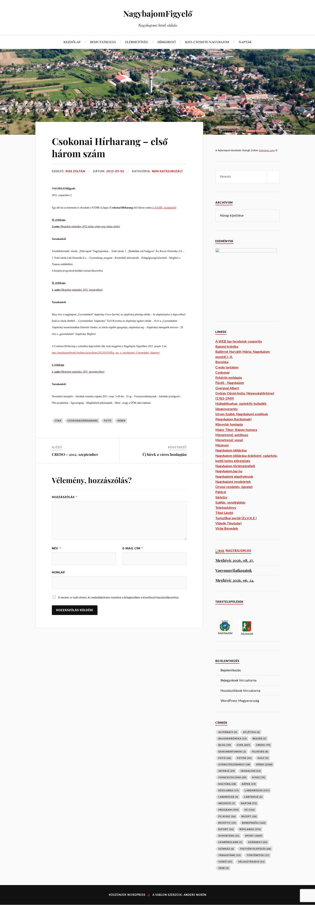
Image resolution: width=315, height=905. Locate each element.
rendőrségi (254, 822)
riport (226, 829)
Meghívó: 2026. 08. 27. (234, 560)
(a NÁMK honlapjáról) (164, 207)
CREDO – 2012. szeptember (75, 454)
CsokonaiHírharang (83, 420)
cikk (58, 420)
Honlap (58, 572)
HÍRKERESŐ (167, 42)
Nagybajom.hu (238, 550)
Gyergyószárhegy (234, 764)
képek (249, 784)
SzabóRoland (230, 842)
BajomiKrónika (232, 738)
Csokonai (222, 372)
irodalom (251, 770)
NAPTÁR (245, 42)
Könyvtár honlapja (229, 424)
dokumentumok (232, 751)
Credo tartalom (226, 367)
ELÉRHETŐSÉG (136, 42)
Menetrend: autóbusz (231, 435)
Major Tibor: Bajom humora (236, 430)
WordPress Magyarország (239, 701)
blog (224, 744)
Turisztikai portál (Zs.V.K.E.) (235, 518)
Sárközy (221, 497)
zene (223, 868)
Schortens (228, 835)
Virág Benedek (226, 528)
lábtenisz (253, 796)
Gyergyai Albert (227, 388)
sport (253, 835)
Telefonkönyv (225, 507)
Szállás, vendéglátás (230, 502)
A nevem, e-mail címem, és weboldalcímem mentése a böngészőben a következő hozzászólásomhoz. (118, 597)
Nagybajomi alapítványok (234, 476)
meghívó (226, 803)
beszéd (259, 738)
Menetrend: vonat (229, 440)
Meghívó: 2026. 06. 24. (234, 580)
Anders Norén (195, 895)
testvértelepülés (255, 848)
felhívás (260, 751)
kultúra (227, 784)
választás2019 (251, 861)
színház (226, 848)
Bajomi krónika (226, 346)
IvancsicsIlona (232, 777)
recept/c (227, 822)
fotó (107, 420)
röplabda (250, 829)
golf (263, 758)
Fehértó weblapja (228, 377)
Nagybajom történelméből (235, 466)
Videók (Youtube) (228, 523)
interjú (226, 770)
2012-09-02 (115, 171)
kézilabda (228, 790)
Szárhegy (257, 842)
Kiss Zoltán (75, 171)
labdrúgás (228, 796)
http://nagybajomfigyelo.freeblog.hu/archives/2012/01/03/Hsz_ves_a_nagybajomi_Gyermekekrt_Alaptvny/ (106, 352)
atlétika (251, 732)
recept (249, 816)
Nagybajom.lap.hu (228, 471)
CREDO (263, 744)
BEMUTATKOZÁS (103, 42)
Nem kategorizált (167, 171)
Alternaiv (227, 732)
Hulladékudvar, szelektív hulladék (241, 403)
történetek (258, 855)
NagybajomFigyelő (157, 13)
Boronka (221, 362)
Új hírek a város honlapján (164, 454)
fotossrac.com (267, 150)
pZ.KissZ (227, 816)
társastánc (229, 855)
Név (56, 548)
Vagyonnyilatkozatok (233, 570)
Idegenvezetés (226, 409)
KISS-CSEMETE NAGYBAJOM (207, 42)
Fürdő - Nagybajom (229, 383)
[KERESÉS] (273, 176)
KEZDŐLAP (72, 42)
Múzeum (222, 445)
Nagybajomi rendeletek (233, 481)
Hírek (121, 420)
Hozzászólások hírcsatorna (240, 690)
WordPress (136, 895)
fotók (244, 758)
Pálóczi (220, 492)
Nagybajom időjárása (231, 450)
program (228, 809)
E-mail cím (133, 548)
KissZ (258, 777)
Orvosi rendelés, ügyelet (234, 487)
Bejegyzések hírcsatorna (238, 680)
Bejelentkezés (230, 670)
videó (225, 861)
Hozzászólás (64, 497)
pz (249, 809)
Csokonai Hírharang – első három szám (109, 147)
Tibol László (224, 513)
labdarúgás (257, 790)
